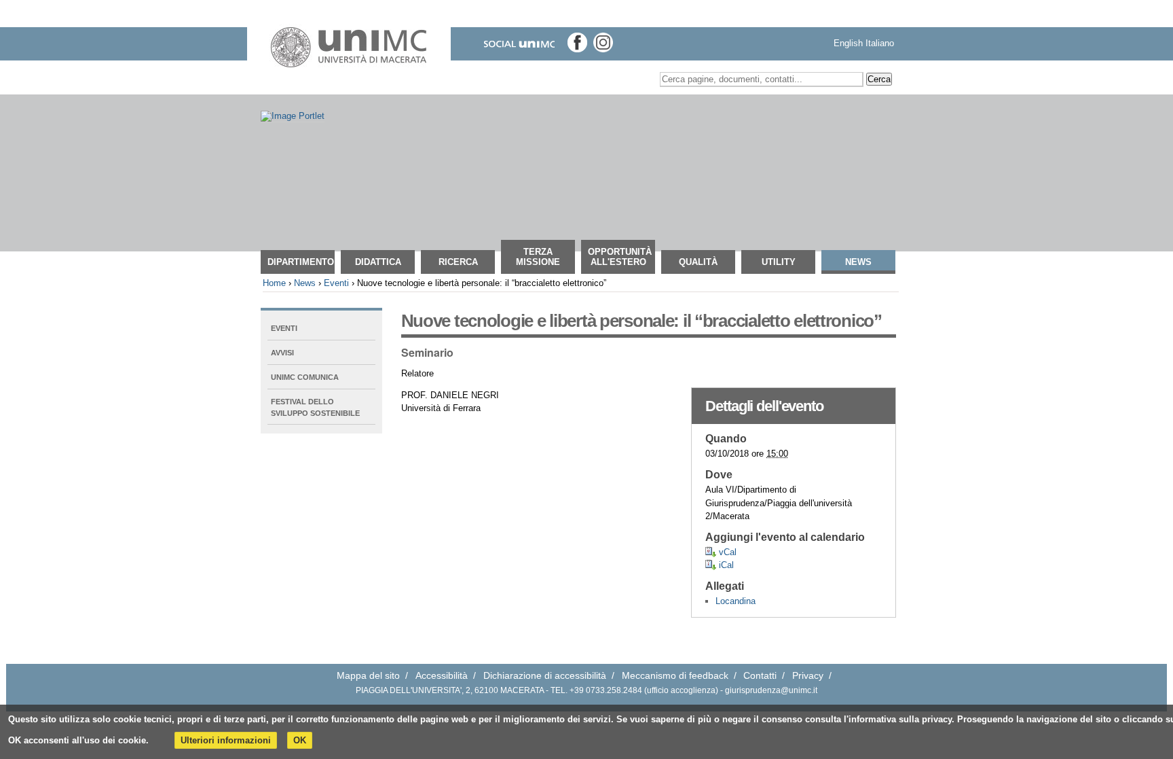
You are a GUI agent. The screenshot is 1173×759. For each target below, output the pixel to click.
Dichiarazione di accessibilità (544, 676)
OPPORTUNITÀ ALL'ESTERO (620, 257)
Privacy (807, 676)
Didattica (378, 262)
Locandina (735, 601)
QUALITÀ (698, 262)
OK (299, 740)
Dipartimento (300, 262)
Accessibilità (441, 676)
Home (274, 283)
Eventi (336, 283)
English (848, 43)
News (858, 262)
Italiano (879, 43)
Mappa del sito (368, 676)
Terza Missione (538, 257)
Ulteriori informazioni (226, 740)
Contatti (760, 676)
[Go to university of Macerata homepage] (349, 47)
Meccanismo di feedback (675, 676)
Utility (779, 262)
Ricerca (458, 262)
